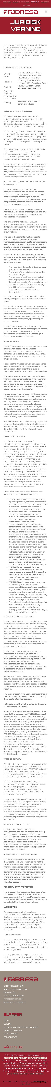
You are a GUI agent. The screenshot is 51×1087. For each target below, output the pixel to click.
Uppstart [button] (25, 1084)
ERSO (6, 1021)
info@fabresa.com (13, 999)
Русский (26, 6)
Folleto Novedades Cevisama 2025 (21, 1027)
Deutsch (45, 2)
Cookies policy (38, 1081)
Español (7, 2)
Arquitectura (10, 1037)
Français (25, 2)
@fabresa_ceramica (15, 1002)
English (16, 2)
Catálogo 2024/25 (13, 1030)
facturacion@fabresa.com (29, 88)
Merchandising (11, 1034)
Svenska (35, 2)
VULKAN (7, 1024)
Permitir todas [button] (10, 1081)
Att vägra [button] (24, 1081)
